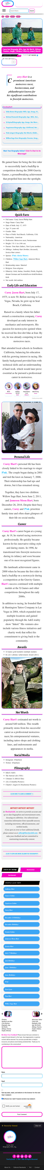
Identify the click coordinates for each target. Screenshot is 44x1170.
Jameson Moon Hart (12, 939)
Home (3, 16)
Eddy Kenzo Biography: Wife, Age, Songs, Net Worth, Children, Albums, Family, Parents (22, 112)
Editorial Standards (20, 1167)
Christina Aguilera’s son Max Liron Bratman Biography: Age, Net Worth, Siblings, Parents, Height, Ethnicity (7, 1025)
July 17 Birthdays (11, 953)
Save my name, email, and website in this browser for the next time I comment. (21, 1094)
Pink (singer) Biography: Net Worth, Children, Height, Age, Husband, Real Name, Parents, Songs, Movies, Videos (22, 133)
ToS (30, 1167)
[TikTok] (30, 1156)
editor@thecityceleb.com (27, 833)
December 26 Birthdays (13, 917)
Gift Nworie (32, 55)
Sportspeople (12, 875)
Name (3, 1072)
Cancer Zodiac (10, 896)
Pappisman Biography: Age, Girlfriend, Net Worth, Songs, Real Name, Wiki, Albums (22, 127)
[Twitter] (18, 1156)
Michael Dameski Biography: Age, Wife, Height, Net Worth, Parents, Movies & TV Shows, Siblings (22, 117)
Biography (7, 16)
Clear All (38, 1126)
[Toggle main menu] (4, 11)
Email (3, 1081)
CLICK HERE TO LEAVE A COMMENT (21, 794)
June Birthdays (10, 975)
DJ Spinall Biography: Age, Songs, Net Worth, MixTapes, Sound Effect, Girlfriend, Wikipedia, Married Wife (22, 122)
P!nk (4, 472)
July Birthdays (10, 961)
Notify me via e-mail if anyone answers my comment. (19, 1099)
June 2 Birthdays (10, 967)
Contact (37, 1167)
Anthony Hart (9, 889)
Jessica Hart (9, 946)
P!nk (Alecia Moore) (20, 255)
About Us (7, 1167)
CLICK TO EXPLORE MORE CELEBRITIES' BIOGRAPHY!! (22, 854)
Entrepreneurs (12, 16)
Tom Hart (8, 996)
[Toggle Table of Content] (13, 62)
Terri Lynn (8, 989)
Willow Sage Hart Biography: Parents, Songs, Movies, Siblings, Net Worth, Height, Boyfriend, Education (22, 138)
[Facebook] (14, 1156)
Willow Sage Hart (20, 259)
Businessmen (18, 16)
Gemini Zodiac (10, 932)
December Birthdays (12, 924)
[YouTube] (22, 1156)
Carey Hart (8, 910)
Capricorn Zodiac (11, 903)
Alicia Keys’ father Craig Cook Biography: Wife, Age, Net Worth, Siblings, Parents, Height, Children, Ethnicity (37, 1025)
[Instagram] (26, 1156)
